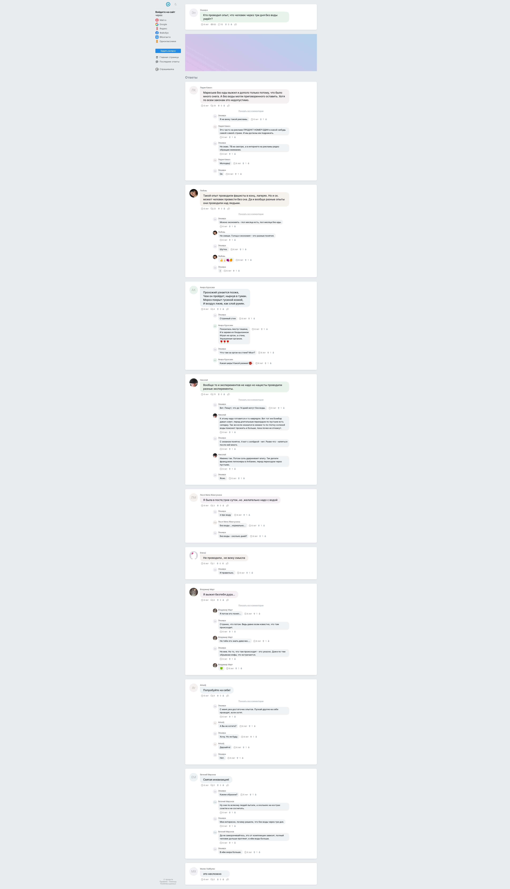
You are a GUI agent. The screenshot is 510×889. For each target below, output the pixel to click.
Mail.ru (163, 20)
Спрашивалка (167, 69)
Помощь (173, 881)
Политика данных (168, 883)
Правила (163, 881)
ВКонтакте (165, 37)
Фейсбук (164, 32)
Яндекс (163, 28)
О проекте (168, 879)
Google (163, 24)
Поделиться (235, 24)
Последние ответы (169, 61)
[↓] (231, 24)
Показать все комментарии (251, 111)
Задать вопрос (168, 51)
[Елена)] (194, 555)
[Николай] (194, 382)
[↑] (226, 24)
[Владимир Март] (194, 592)
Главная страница (169, 57)
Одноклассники (168, 41)
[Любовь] (194, 193)
